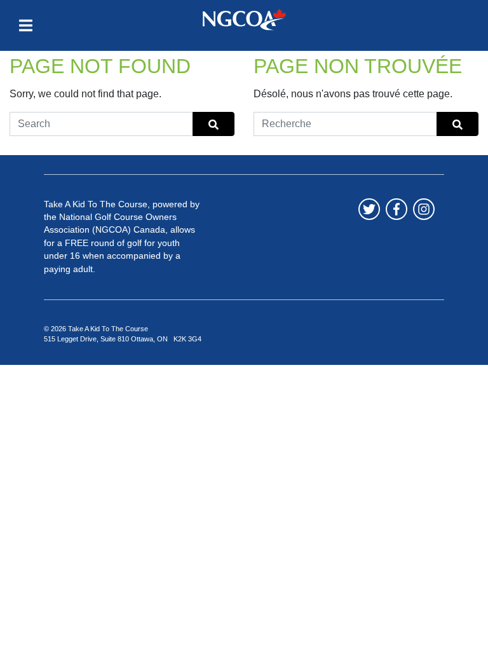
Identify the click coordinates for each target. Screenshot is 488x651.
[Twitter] (369, 209)
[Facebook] (396, 209)
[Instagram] (424, 209)
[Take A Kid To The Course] (244, 19)
